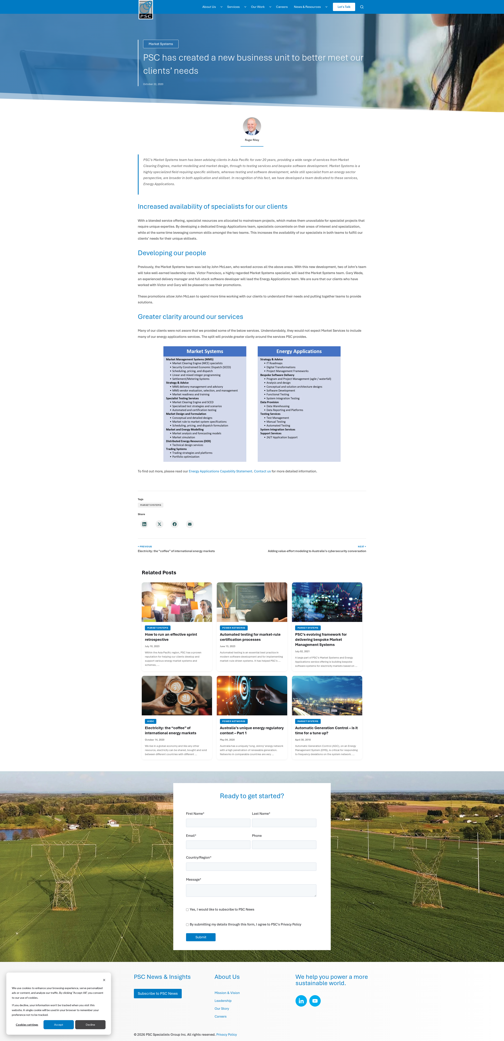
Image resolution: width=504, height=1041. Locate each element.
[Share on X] (159, 524)
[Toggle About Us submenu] (221, 7)
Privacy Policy (226, 1034)
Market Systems (161, 44)
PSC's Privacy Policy (286, 924)
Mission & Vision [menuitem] (227, 993)
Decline (90, 1024)
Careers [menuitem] (282, 7)
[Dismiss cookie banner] (104, 980)
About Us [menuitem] (209, 7)
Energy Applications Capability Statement (220, 471)
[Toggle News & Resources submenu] (326, 7)
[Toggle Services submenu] (245, 7)
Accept (58, 1024)
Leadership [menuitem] (223, 1001)
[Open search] (361, 6)
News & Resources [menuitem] (307, 7)
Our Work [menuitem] (258, 7)
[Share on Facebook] (175, 524)
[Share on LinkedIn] (144, 524)
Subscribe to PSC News (158, 993)
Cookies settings (27, 1024)
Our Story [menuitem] (222, 1008)
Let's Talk (344, 7)
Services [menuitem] (233, 7)
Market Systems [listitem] (150, 505)
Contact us (262, 471)
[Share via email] (190, 524)
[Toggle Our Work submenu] (270, 7)
